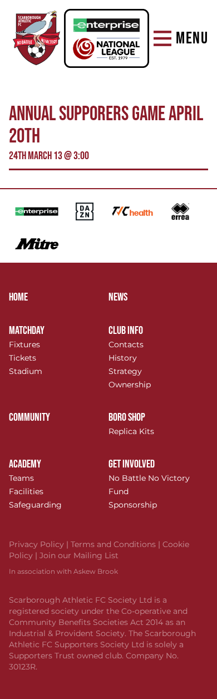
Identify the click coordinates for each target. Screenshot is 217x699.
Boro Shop (126, 417)
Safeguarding (35, 505)
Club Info (125, 330)
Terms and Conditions (116, 544)
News (117, 297)
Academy (25, 464)
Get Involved (131, 464)
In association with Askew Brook (63, 571)
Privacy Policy (40, 544)
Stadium (25, 371)
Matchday (27, 330)
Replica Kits (131, 431)
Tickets (22, 358)
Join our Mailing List (79, 555)
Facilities (26, 491)
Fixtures (24, 344)
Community (29, 417)
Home (18, 297)
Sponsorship (132, 505)
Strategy (125, 371)
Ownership (129, 385)
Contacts (126, 344)
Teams (21, 478)
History (122, 358)
